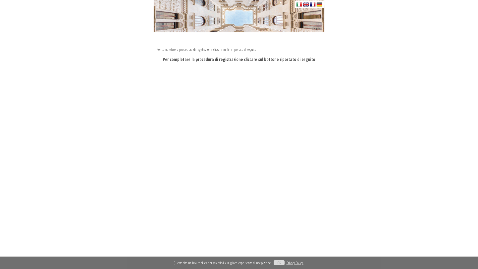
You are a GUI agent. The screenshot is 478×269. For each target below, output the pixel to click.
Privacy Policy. (295, 262)
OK (279, 262)
